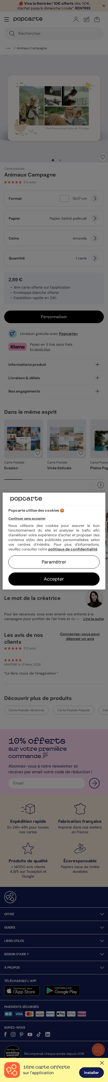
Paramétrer (54, 562)
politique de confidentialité (72, 549)
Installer (91, 1072)
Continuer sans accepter (27, 518)
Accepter (54, 579)
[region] (54, 541)
